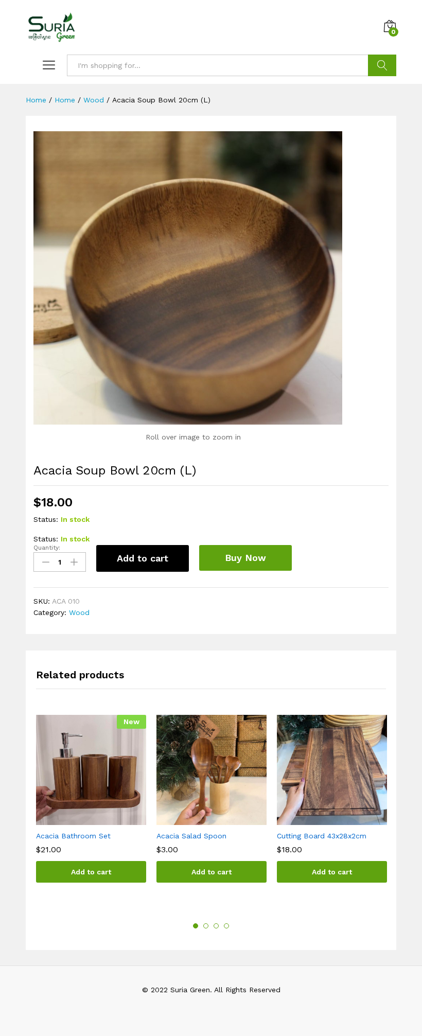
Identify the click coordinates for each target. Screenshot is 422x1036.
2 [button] (205, 925)
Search (382, 65)
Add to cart (142, 558)
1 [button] (195, 925)
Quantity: (46, 548)
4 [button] (226, 925)
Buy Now (245, 557)
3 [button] (216, 925)
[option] (91, 806)
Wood (79, 612)
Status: (45, 519)
